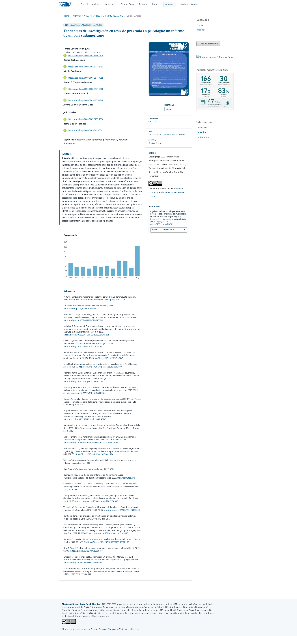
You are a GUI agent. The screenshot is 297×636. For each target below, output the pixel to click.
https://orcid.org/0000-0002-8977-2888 (85, 89)
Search (171, 4)
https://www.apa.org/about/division (79, 308)
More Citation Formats (163, 229)
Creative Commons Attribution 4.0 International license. (115, 629)
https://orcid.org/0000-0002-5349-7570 (85, 55)
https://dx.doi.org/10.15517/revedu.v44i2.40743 (84, 419)
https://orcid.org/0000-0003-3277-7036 (85, 119)
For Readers (201, 127)
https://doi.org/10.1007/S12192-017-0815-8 (82, 346)
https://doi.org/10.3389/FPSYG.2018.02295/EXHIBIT (86, 334)
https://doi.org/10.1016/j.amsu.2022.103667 (108, 533)
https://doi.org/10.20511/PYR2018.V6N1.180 (86, 393)
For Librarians (202, 136)
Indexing (143, 4)
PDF (169, 109)
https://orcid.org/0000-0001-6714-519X (85, 66)
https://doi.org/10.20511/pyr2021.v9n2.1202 (83, 381)
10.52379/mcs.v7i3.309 (163, 224)
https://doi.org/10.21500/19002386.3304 (122, 510)
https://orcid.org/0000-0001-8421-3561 (85, 130)
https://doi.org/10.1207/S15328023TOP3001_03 (108, 542)
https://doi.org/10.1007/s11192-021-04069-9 (83, 320)
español (200, 29)
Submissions (110, 4)
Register (185, 4)
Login (194, 4)
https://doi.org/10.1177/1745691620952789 (82, 562)
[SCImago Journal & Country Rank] (214, 57)
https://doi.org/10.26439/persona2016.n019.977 (100, 366)
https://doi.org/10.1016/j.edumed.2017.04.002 (97, 501)
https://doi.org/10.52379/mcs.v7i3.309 (85, 25)
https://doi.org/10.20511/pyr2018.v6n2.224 (94, 454)
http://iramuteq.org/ (126, 478)
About (155, 4)
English (200, 25)
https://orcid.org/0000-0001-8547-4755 (85, 77)
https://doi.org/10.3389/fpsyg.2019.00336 (106, 299)
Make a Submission (208, 43)
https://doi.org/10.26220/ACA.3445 (107, 358)
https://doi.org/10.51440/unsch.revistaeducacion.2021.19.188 (90, 442)
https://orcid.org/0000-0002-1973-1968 (85, 100)
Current (84, 4)
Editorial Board (128, 4)
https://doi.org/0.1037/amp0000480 (86, 551)
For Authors (201, 132)
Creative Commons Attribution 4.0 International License (166, 192)
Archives (96, 4)
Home (66, 15)
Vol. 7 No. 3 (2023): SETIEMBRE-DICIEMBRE (103, 15)
